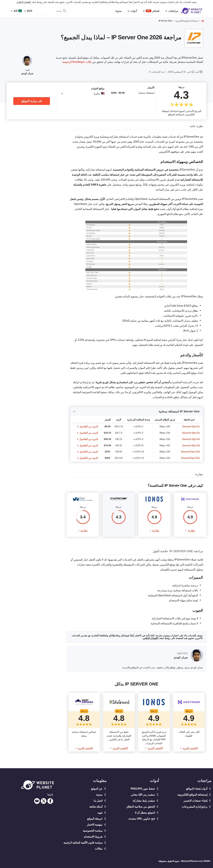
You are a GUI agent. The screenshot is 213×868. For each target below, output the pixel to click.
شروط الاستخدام (93, 836)
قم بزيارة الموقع (31, 101)
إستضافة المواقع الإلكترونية (192, 794)
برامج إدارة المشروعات (194, 806)
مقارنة (191, 530)
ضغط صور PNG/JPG (143, 788)
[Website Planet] (202, 21)
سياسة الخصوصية (93, 830)
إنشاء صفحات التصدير (195, 800)
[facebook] (50, 801)
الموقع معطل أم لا (145, 812)
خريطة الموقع (95, 818)
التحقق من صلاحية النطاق (141, 806)
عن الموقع (97, 788)
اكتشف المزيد (190, 748)
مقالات (99, 848)
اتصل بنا (98, 800)
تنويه (100, 812)
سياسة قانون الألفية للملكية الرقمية (83, 842)
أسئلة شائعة (96, 806)
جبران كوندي (27, 73)
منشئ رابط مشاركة (144, 800)
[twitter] (43, 801)
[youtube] (37, 801)
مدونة (99, 794)
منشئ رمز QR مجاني (143, 794)
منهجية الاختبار (95, 824)
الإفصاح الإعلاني (23, 2)
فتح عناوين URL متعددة (142, 818)
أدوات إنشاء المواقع (196, 788)
